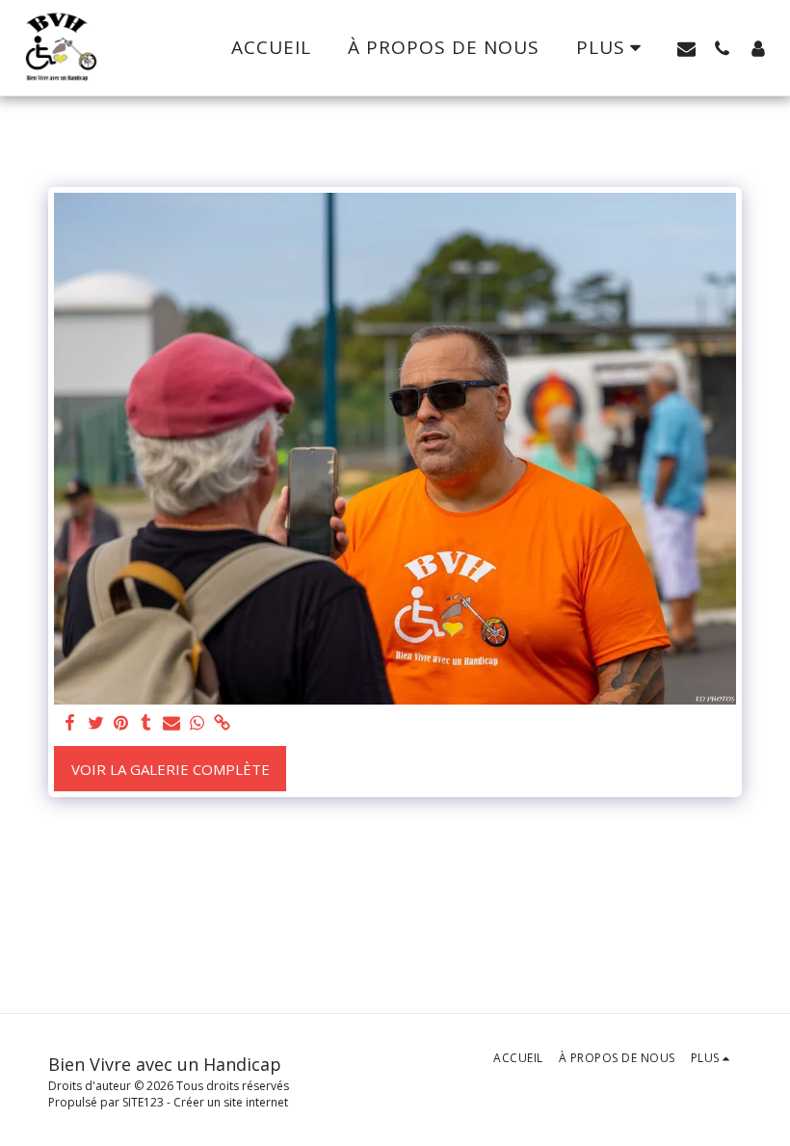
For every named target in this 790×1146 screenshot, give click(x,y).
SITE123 (143, 1102)
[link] (222, 723)
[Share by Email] (172, 723)
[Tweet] (96, 723)
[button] (686, 48)
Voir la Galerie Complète (170, 769)
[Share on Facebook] (71, 723)
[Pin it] (121, 723)
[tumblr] (146, 723)
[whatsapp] (197, 723)
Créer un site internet (230, 1102)
